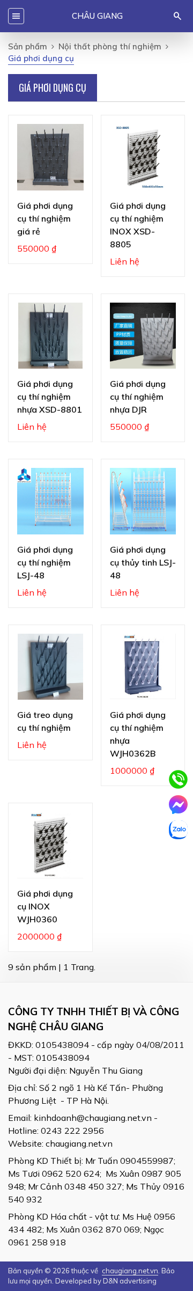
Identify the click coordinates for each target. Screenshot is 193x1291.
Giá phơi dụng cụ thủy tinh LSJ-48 (143, 562)
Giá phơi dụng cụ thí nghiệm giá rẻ (45, 218)
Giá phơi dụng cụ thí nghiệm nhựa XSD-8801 (49, 396)
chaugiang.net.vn (79, 1143)
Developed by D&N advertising (106, 1281)
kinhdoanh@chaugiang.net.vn (93, 1117)
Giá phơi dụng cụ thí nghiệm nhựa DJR (138, 396)
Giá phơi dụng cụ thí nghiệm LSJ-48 (45, 562)
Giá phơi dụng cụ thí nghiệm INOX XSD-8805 (138, 225)
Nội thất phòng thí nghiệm (109, 46)
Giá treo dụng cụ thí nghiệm (45, 721)
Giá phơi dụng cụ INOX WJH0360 (45, 906)
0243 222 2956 (72, 1130)
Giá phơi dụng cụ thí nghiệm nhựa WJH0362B (138, 734)
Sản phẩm (27, 46)
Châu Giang (97, 16)
